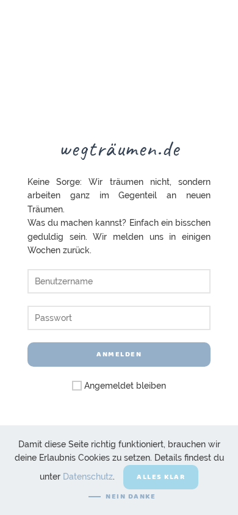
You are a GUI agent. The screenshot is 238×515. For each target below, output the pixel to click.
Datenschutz (88, 476)
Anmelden (119, 354)
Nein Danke (131, 496)
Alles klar (161, 477)
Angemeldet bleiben (124, 386)
